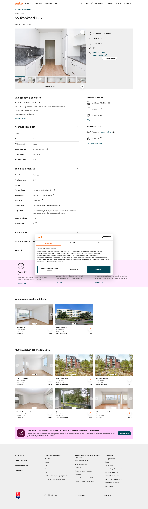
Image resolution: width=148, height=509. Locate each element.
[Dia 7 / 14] (81, 79)
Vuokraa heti (20, 455)
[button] (109, 103)
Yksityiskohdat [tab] (74, 243)
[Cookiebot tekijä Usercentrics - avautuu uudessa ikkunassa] (103, 237)
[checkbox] (50, 329)
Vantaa (47, 465)
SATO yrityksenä (110, 459)
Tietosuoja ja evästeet (112, 472)
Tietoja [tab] (100, 243)
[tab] (17, 24)
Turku (46, 472)
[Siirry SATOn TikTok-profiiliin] (52, 495)
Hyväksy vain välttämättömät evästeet (49, 269)
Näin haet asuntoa (81, 464)
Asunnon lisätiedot (25, 126)
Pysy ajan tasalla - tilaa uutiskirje (55, 479)
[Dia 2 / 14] (30, 79)
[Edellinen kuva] (17, 314)
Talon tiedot (21, 232)
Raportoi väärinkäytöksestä (113, 479)
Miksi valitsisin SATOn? (82, 461)
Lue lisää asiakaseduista (95, 144)
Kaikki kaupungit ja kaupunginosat (56, 476)
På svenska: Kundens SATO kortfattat (86, 478)
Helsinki (47, 459)
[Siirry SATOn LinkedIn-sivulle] (56, 495)
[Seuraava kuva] (82, 86)
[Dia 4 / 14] (51, 79)
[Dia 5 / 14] (61, 79)
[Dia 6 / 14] (71, 79)
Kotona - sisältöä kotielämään (84, 481)
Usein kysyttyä (21, 460)
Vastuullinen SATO (22, 465)
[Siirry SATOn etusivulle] (19, 3)
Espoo (47, 462)
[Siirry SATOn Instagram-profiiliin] (49, 495)
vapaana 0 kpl (104, 132)
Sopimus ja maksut (25, 168)
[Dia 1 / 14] (20, 79)
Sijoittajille (108, 462)
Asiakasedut (78, 468)
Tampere (48, 469)
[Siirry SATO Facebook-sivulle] (45, 495)
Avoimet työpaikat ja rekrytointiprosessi (117, 469)
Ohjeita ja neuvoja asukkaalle (84, 471)
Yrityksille (78, 474)
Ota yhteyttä (109, 486)
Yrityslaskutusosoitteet (112, 483)
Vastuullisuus (109, 465)
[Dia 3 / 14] (40, 79)
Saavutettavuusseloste (112, 476)
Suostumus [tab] (48, 243)
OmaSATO (19, 470)
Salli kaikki (98, 269)
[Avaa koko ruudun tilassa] (82, 32)
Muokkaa (73, 269)
